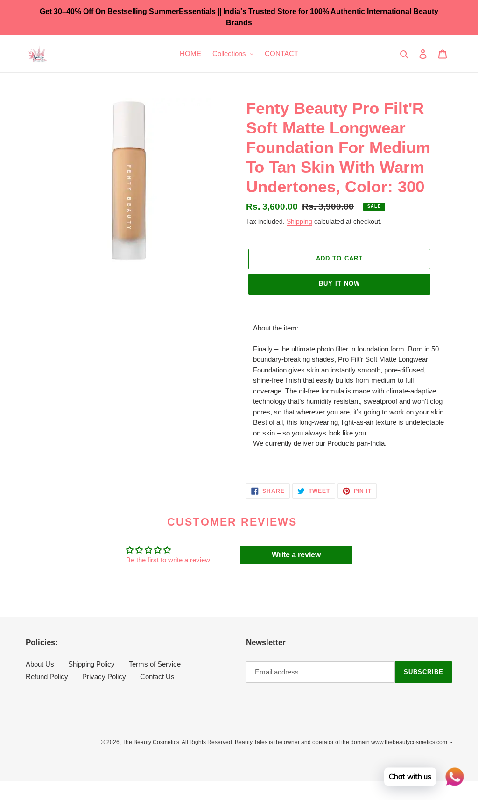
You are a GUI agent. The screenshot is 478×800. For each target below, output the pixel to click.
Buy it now (339, 283)
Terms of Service (155, 664)
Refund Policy (47, 677)
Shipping (299, 221)
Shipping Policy (91, 664)
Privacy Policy (104, 677)
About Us (40, 664)
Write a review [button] (296, 555)
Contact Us (157, 677)
